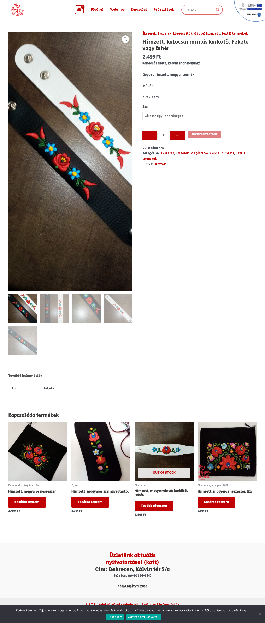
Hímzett (160, 164)
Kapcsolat (139, 9)
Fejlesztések (164, 9)
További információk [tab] (25, 375)
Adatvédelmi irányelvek (143, 616)
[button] (125, 39)
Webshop (117, 9)
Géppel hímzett (207, 33)
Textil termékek (234, 33)
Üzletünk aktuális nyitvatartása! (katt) (132, 558)
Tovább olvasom (154, 506)
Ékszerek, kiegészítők (175, 33)
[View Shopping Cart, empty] (79, 9)
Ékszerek (149, 33)
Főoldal (97, 9)
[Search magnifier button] (218, 10)
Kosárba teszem (204, 134)
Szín (145, 106)
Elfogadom (115, 616)
